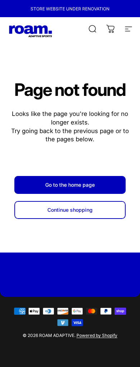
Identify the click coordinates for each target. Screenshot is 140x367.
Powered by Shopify (96, 335)
